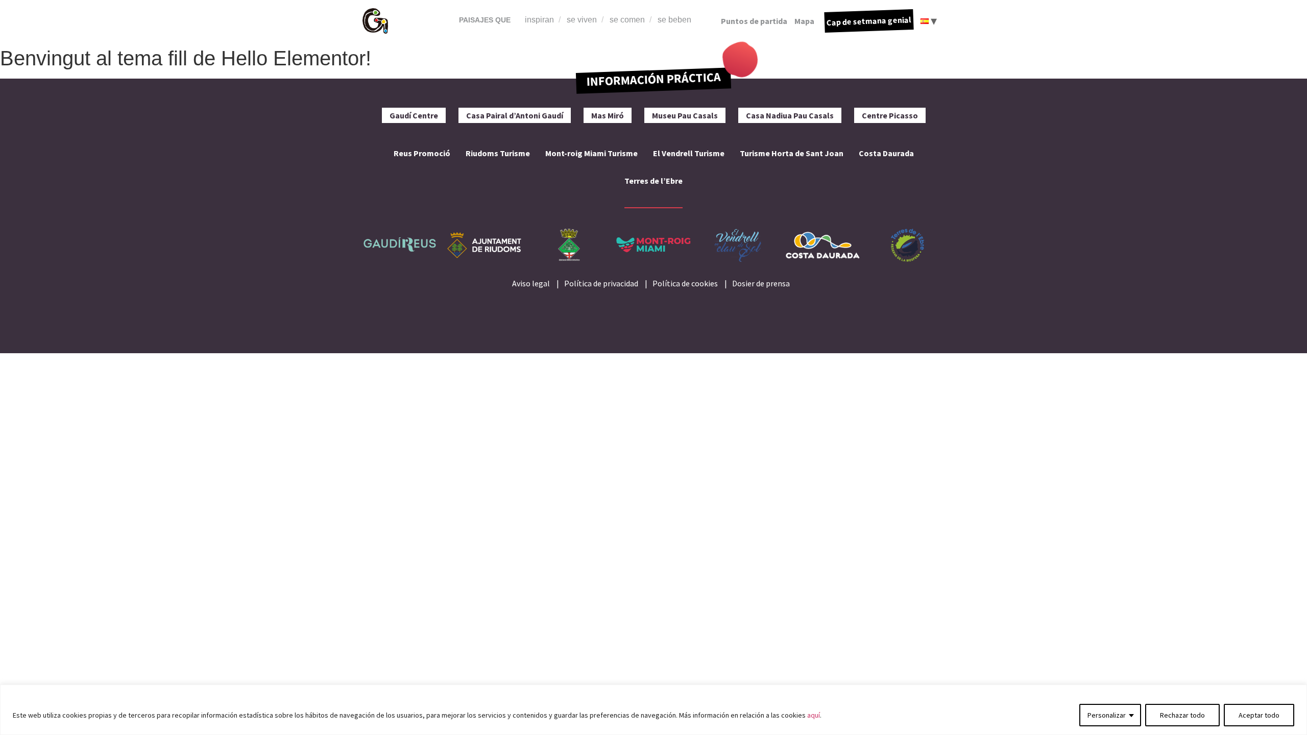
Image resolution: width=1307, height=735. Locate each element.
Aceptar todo (1259, 715)
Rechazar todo (1182, 715)
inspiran (539, 19)
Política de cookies (685, 283)
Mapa (804, 21)
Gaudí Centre (414, 115)
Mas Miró (607, 115)
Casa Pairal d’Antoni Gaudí (514, 115)
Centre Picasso (890, 115)
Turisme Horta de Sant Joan (791, 153)
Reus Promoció (422, 153)
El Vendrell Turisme (688, 153)
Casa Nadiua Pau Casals (790, 115)
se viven (582, 19)
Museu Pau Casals (685, 115)
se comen (627, 19)
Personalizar (1106, 715)
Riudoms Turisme (498, 153)
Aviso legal (531, 283)
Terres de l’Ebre (653, 181)
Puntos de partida (754, 21)
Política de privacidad (601, 283)
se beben (674, 19)
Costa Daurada (886, 153)
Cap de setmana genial (869, 21)
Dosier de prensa (761, 283)
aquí (813, 715)
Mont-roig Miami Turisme (591, 153)
